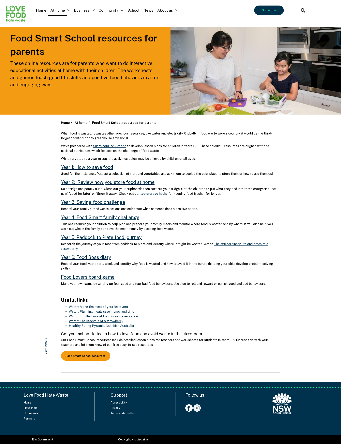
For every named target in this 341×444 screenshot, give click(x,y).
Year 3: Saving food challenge (93, 202)
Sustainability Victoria (109, 146)
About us (165, 10)
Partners (29, 418)
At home (57, 10)
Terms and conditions (124, 413)
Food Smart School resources (86, 355)
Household (30, 407)
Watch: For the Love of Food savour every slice (103, 316)
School (133, 10)
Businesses (31, 413)
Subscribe (269, 10)
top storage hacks (154, 194)
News (148, 10)
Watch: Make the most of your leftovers (98, 307)
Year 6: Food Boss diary (86, 257)
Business (82, 10)
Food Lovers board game (87, 277)
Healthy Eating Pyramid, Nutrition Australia (101, 326)
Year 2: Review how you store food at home (108, 182)
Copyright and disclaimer (134, 439)
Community (108, 10)
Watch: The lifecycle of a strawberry (96, 321)
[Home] (282, 401)
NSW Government (42, 439)
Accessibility (119, 402)
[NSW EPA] (16, 14)
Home (41, 10)
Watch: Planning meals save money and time (101, 311)
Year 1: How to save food (87, 167)
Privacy (115, 407)
